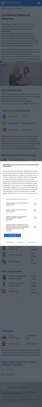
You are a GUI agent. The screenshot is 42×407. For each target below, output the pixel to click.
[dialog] (21, 203)
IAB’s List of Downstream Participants (23, 193)
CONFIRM (12, 235)
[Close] (38, 165)
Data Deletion (10, 242)
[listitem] (21, 199)
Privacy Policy (32, 242)
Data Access (21, 242)
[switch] (34, 204)
